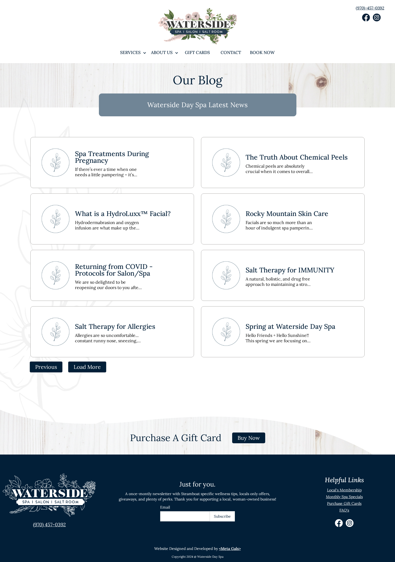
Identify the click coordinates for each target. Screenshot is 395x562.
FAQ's (344, 510)
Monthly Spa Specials (344, 496)
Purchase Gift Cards (344, 503)
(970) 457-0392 (49, 524)
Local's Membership (344, 490)
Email (165, 507)
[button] (130, 52)
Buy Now (249, 437)
